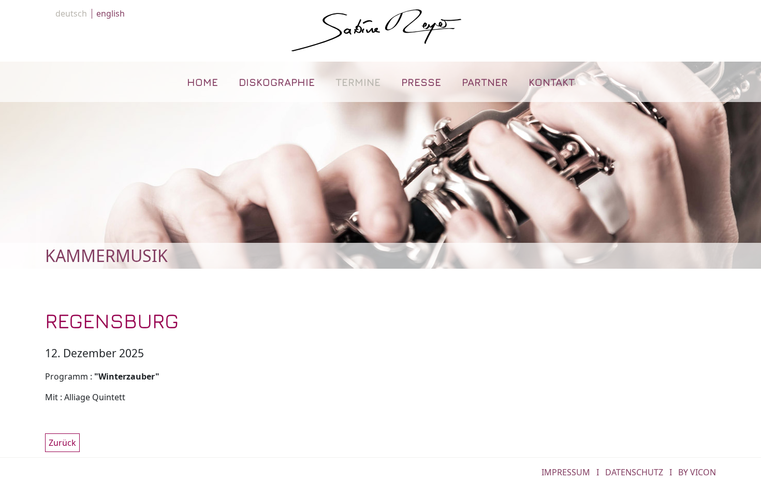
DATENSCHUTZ (634, 472)
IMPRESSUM (566, 472)
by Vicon (697, 472)
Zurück (62, 442)
